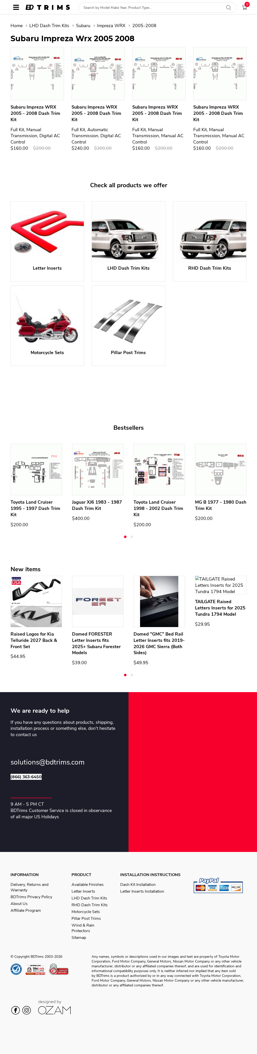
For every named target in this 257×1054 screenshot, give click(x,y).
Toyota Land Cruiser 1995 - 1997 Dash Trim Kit (35, 508)
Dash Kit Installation (138, 884)
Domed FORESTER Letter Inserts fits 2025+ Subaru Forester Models (96, 643)
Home (17, 26)
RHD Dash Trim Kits (90, 905)
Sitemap (79, 937)
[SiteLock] (37, 969)
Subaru (83, 26)
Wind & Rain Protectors (83, 928)
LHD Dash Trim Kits (49, 26)
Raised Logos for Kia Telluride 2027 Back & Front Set (34, 640)
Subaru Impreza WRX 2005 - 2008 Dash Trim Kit (35, 113)
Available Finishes (88, 884)
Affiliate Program (26, 910)
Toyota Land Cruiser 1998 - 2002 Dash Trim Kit (158, 508)
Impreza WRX (111, 26)
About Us (19, 903)
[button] (125, 537)
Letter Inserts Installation (142, 891)
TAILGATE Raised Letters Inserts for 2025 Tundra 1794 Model (220, 608)
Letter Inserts (83, 891)
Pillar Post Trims (86, 918)
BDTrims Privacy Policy (31, 897)
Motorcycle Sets (86, 912)
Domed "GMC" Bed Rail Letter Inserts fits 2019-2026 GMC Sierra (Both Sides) (159, 643)
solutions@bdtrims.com (48, 762)
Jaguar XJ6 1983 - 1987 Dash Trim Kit (97, 505)
